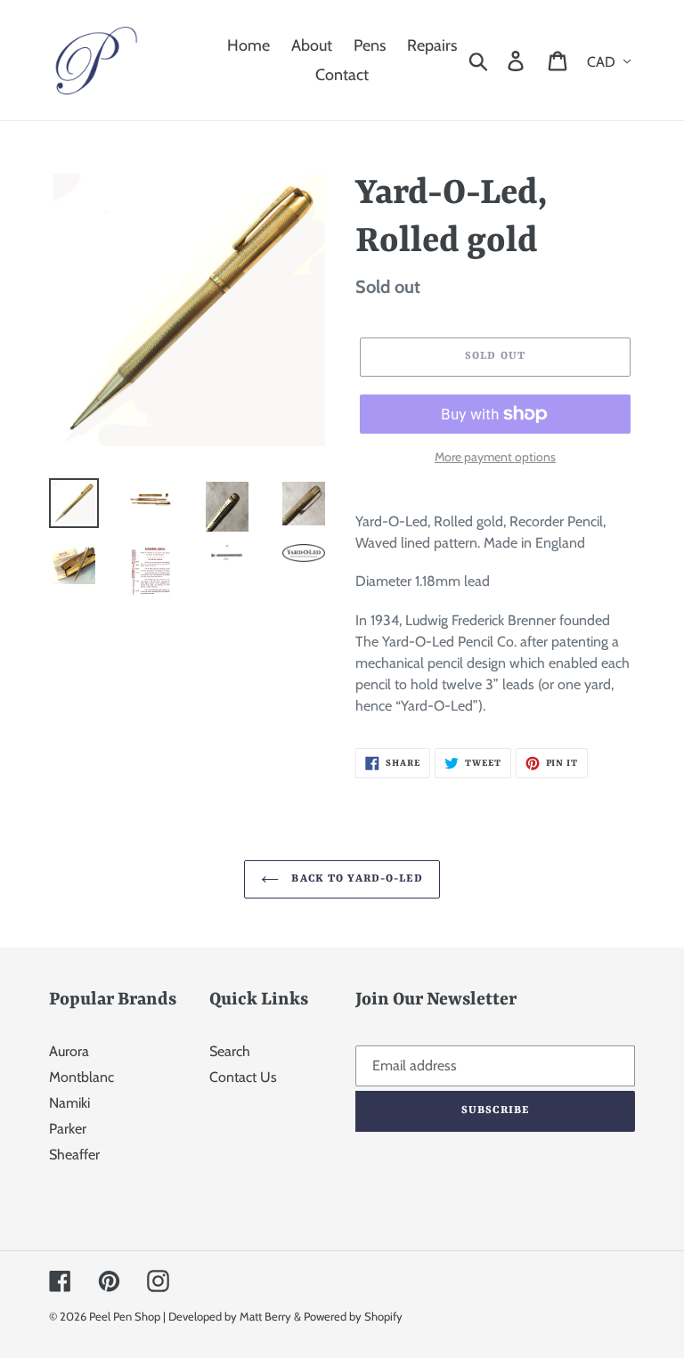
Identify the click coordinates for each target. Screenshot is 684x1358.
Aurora (69, 1051)
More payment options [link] (495, 457)
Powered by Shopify (353, 1316)
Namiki (69, 1102)
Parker (67, 1128)
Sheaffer (74, 1154)
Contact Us (243, 1077)
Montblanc (81, 1077)
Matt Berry (265, 1316)
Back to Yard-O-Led (355, 879)
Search (229, 1051)
